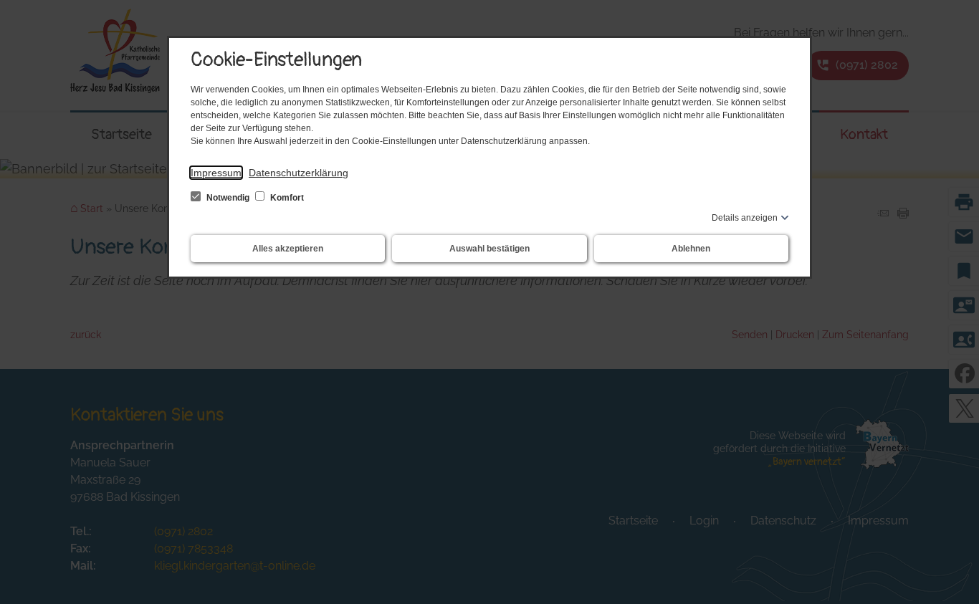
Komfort (286, 198)
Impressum (216, 172)
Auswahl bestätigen (489, 249)
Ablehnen (691, 249)
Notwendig (228, 198)
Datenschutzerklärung (298, 172)
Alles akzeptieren (287, 249)
